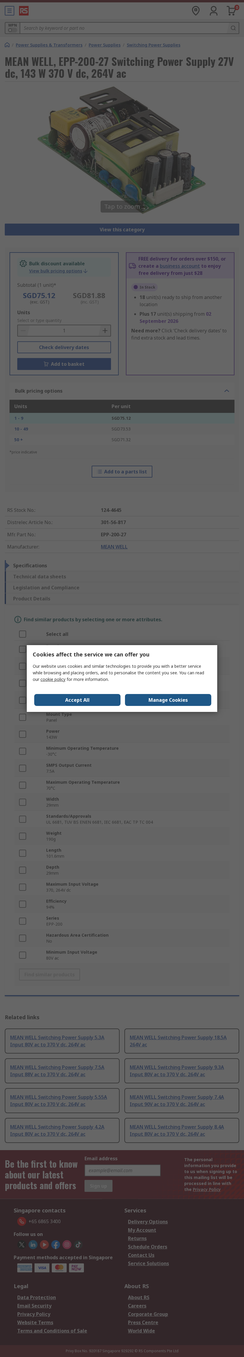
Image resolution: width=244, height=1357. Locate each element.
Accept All (77, 700)
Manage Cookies (168, 700)
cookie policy (52, 679)
